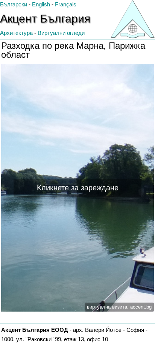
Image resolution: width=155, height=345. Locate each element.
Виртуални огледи (61, 33)
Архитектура (16, 33)
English (41, 4)
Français (65, 4)
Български (13, 4)
